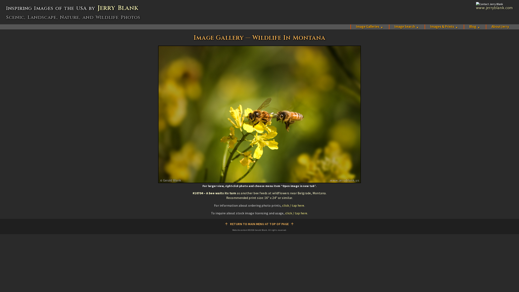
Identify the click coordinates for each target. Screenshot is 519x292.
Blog (474, 27)
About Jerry (500, 27)
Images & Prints (444, 27)
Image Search (407, 27)
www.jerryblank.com (494, 8)
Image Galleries (369, 27)
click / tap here (293, 205)
